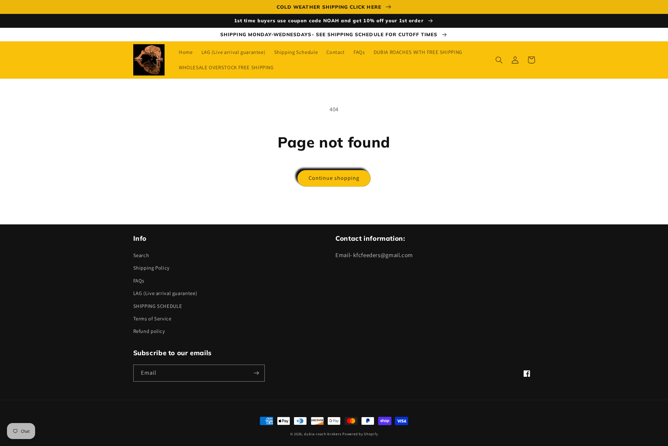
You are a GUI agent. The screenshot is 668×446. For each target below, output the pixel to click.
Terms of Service (152, 318)
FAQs (139, 280)
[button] (499, 60)
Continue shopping (334, 178)
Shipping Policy (151, 267)
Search (141, 255)
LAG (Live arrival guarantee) (165, 293)
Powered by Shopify (360, 433)
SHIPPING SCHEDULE (157, 306)
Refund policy (149, 331)
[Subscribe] (256, 373)
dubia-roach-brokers (322, 433)
